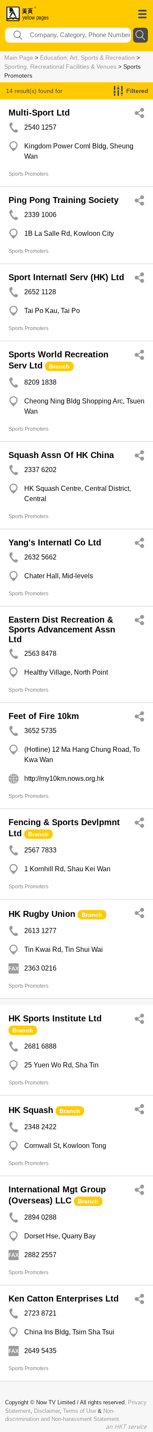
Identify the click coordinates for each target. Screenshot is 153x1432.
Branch (59, 366)
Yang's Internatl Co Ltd (54, 542)
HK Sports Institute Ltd (55, 1018)
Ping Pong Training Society (63, 200)
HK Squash (30, 1110)
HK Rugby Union (41, 914)
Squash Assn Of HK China (61, 455)
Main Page (18, 57)
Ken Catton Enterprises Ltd (63, 1298)
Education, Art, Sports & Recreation (87, 57)
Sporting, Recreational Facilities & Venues (60, 66)
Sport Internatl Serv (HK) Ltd (66, 277)
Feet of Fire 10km (43, 716)
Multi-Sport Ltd (39, 112)
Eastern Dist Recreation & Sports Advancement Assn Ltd (61, 629)
